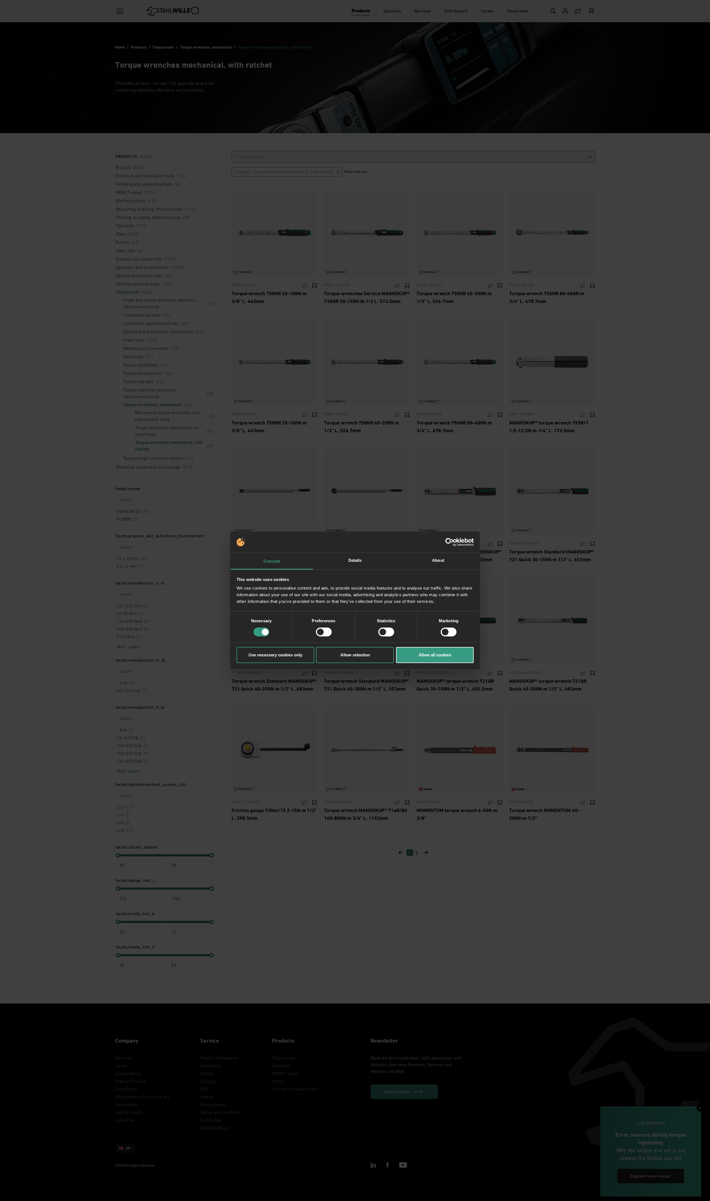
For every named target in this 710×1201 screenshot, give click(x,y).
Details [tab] (355, 560)
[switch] (324, 632)
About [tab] (438, 560)
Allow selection (355, 655)
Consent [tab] (271, 561)
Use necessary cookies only (275, 655)
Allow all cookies (435, 655)
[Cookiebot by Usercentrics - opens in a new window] (449, 542)
